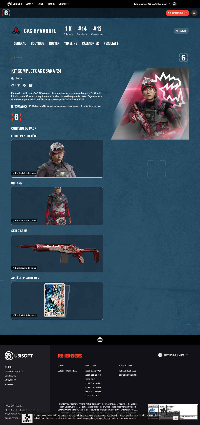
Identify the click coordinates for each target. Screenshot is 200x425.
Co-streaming (175, 12)
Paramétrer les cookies (18, 418)
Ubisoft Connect (14, 371)
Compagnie (10, 376)
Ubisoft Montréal (67, 371)
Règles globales (127, 371)
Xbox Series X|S (93, 375)
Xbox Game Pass (93, 371)
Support (10, 384)
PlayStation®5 (93, 383)
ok (176, 418)
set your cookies (128, 418)
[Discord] (100, 340)
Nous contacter (14, 405)
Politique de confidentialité (21, 409)
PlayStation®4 (93, 387)
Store (8, 367)
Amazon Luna (92, 395)
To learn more (110, 418)
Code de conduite (127, 375)
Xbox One (90, 379)
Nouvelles (10, 380)
